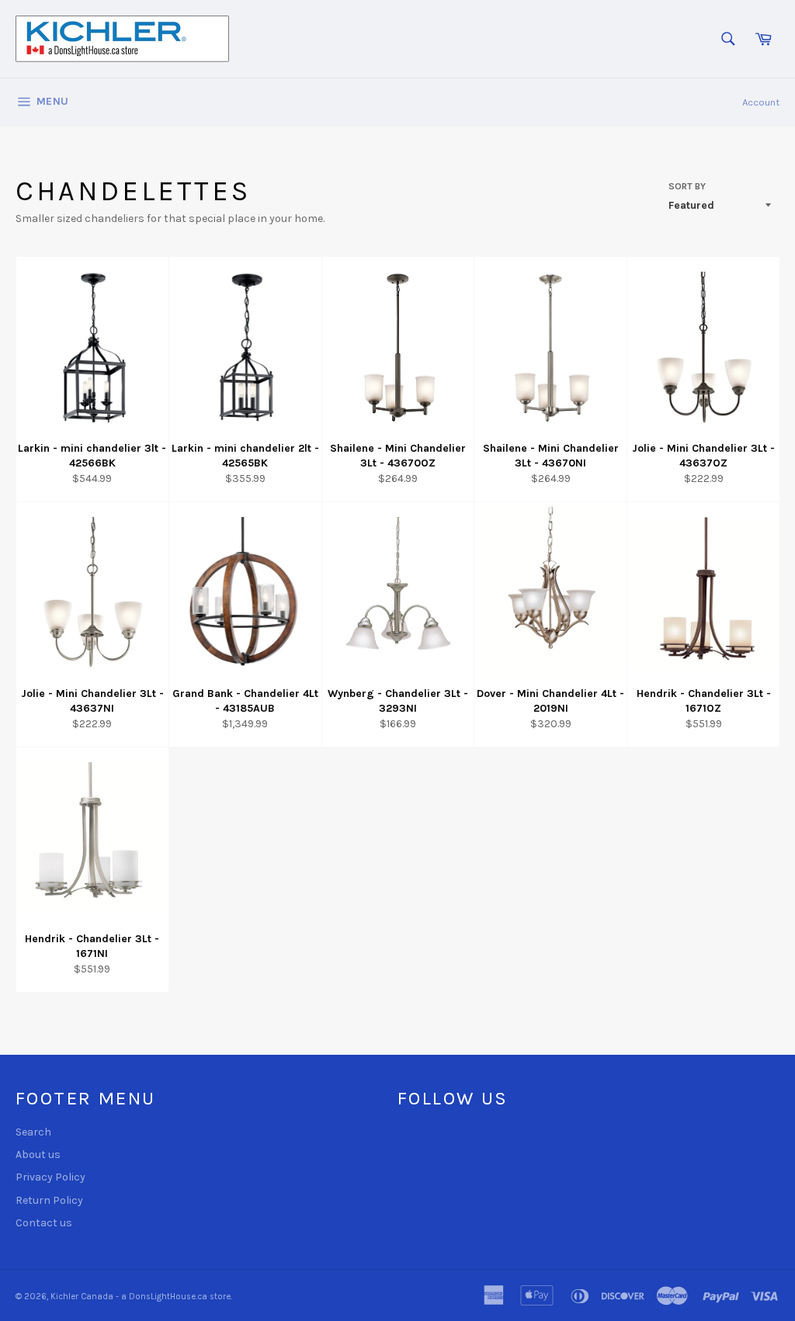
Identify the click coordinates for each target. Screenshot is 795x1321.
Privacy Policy (50, 1177)
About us (38, 1154)
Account (760, 102)
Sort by (687, 186)
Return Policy (49, 1200)
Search (33, 1132)
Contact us (44, 1222)
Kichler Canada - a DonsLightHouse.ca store (140, 1297)
